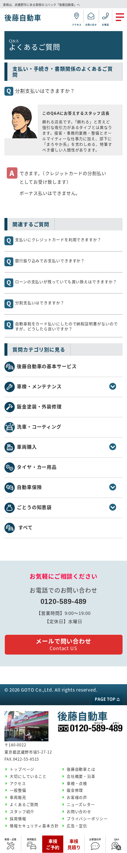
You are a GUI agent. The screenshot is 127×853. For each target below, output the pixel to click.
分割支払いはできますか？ (39, 302)
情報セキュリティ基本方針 (34, 825)
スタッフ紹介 (22, 811)
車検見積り (74, 844)
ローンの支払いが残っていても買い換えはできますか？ (66, 281)
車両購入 (27, 446)
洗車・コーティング (39, 426)
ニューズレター (81, 804)
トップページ (22, 769)
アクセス (18, 783)
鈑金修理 (75, 790)
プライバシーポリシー (87, 818)
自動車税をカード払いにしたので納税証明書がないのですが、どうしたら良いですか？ (66, 326)
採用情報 (18, 818)
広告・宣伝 (77, 825)
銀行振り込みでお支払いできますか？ (50, 260)
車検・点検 (10, 839)
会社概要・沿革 (81, 776)
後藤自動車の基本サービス (47, 366)
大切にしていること (28, 776)
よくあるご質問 (24, 804)
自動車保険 (29, 486)
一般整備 (18, 790)
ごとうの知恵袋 (34, 507)
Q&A (116, 839)
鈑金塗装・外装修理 (39, 406)
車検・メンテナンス (39, 386)
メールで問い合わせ (63, 644)
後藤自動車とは (81, 769)
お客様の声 (95, 839)
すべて (25, 527)
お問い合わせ (79, 811)
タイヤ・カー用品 (37, 466)
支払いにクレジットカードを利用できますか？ (58, 239)
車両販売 (31, 839)
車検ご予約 (52, 844)
